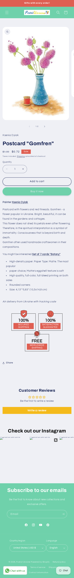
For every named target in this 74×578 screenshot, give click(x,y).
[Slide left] (29, 126)
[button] (7, 12)
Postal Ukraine (23, 562)
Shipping (21, 156)
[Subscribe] (63, 514)
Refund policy (59, 562)
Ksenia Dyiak (20, 202)
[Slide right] (44, 126)
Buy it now (37, 191)
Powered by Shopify (40, 562)
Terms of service (37, 567)
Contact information (38, 572)
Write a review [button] (37, 410)
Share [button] (9, 363)
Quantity (7, 162)
